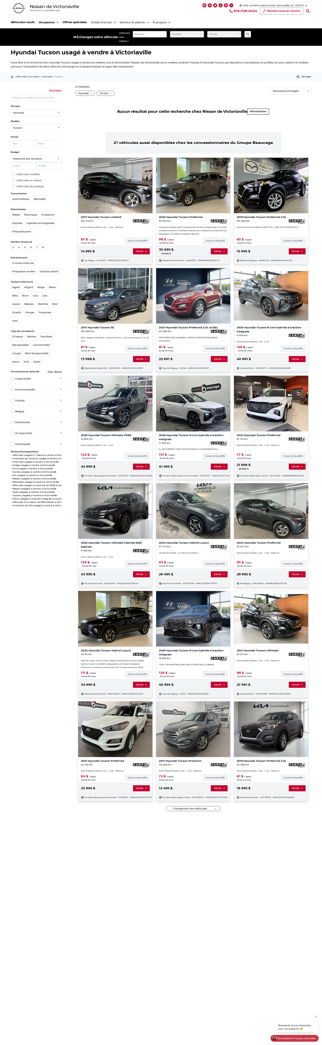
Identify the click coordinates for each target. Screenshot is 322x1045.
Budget (15, 152)
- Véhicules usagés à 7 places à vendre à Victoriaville (40, 455)
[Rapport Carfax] (141, 221)
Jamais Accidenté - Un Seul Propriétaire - (179, 553)
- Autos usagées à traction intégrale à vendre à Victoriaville (44, 498)
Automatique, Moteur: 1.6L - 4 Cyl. (253, 341)
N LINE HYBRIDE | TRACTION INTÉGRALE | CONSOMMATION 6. (188, 449)
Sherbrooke (22, 422)
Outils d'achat (101, 22)
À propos (159, 22)
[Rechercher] (308, 11)
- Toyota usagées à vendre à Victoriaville (34, 495)
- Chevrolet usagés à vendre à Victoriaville (35, 462)
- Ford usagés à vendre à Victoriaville (32, 468)
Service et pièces (132, 22)
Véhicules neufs (23, 22)
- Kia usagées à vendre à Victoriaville (31, 475)
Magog (19, 411)
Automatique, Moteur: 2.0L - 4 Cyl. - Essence (102, 771)
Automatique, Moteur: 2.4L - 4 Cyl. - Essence (258, 660)
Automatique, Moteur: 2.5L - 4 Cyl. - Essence (258, 445)
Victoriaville (22, 444)
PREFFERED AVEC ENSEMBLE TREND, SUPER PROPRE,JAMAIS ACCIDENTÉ (188, 339)
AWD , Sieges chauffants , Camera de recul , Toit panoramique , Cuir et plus (115, 339)
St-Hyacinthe (23, 433)
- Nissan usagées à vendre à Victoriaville (33, 488)
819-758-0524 (245, 11)
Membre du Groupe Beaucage (45, 10)
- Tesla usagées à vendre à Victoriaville (33, 492)
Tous (50, 371)
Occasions (47, 22)
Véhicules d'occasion (28, 76)
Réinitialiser (55, 90)
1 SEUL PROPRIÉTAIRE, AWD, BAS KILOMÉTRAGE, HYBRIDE (186, 664)
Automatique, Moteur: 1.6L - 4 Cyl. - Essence (102, 227)
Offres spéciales (75, 22)
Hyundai (47, 76)
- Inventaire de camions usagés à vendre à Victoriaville (42, 458)
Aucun (58, 371)
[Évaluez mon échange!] (248, 34)
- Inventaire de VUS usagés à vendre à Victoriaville (39, 505)
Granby (20, 400)
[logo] (18, 8)
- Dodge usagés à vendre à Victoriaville (33, 465)
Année (14, 136)
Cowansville (23, 378)
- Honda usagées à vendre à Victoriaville (33, 472)
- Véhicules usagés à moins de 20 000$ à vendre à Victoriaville (46, 485)
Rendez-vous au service (283, 11)
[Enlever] (91, 93)
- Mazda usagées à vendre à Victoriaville (33, 478)
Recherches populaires (24, 451)
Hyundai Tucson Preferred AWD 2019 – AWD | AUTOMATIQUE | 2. (268, 227)
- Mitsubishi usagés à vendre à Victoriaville (35, 482)
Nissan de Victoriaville (54, 6)
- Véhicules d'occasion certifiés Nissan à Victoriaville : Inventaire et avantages (55, 502)
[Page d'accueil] (12, 76)
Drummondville (25, 389)
